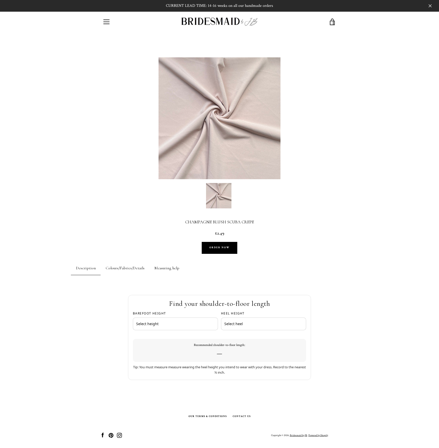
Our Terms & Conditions (208, 416)
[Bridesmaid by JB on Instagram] (119, 435)
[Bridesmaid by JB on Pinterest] (111, 435)
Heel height (233, 313)
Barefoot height (149, 313)
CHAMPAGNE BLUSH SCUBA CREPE (219, 222)
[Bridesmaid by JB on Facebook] (102, 435)
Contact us (242, 416)
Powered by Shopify (318, 435)
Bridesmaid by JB (298, 435)
